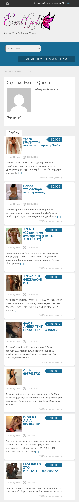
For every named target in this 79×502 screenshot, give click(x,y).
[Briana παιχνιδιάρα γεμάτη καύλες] (14, 199)
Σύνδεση (68, 3)
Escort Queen (13, 157)
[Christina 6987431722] (14, 384)
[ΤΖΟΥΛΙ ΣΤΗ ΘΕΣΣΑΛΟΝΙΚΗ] (14, 290)
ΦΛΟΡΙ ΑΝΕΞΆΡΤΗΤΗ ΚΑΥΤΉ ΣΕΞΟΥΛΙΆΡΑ (40, 327)
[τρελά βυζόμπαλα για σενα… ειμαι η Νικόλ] (14, 152)
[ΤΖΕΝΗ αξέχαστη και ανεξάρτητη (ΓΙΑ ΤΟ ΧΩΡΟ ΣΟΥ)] (14, 243)
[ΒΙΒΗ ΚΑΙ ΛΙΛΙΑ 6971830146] (14, 431)
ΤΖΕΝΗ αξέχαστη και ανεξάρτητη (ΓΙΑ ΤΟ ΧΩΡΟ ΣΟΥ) (38, 234)
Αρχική (8, 71)
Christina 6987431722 (31, 372)
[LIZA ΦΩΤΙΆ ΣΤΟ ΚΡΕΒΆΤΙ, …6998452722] (14, 478)
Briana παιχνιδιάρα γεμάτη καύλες (34, 189)
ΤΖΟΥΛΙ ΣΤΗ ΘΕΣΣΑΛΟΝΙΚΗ (32, 279)
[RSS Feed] (7, 3)
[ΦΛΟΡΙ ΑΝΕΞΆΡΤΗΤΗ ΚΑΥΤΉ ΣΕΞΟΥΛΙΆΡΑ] (14, 337)
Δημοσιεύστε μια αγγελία (46, 59)
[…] (20, 173)
